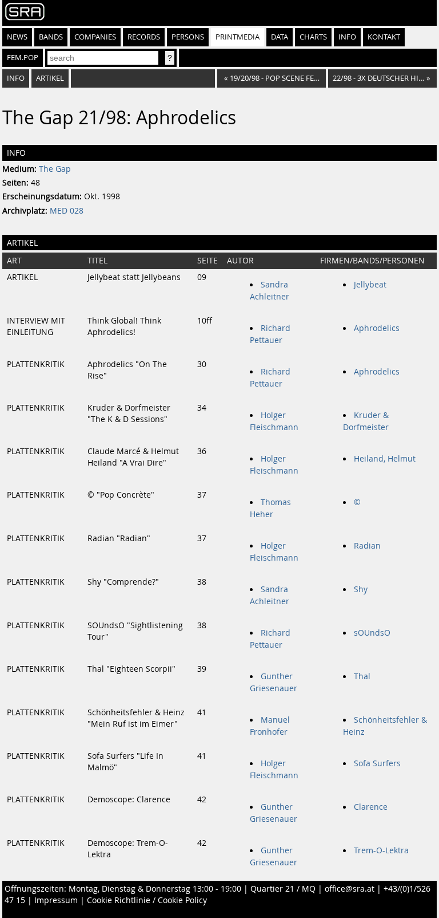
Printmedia (237, 37)
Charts (313, 37)
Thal (362, 676)
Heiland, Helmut (385, 459)
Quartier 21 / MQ (283, 889)
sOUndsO (372, 633)
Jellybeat (370, 284)
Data (279, 37)
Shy (361, 589)
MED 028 (66, 211)
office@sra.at (349, 889)
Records (143, 37)
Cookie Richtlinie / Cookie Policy (147, 900)
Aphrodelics (377, 328)
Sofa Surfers (377, 763)
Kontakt (384, 37)
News (17, 37)
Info (347, 37)
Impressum (56, 900)
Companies (95, 37)
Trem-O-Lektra (381, 850)
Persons (187, 37)
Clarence (371, 807)
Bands (51, 37)
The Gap (55, 169)
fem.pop (22, 57)
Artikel (50, 78)
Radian (367, 546)
